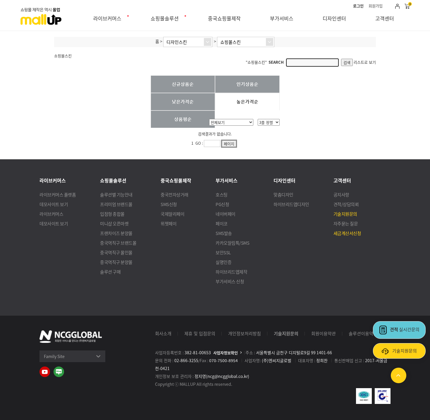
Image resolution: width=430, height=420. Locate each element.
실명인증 (223, 262)
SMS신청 (169, 204)
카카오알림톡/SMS (232, 243)
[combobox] (187, 42)
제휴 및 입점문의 (199, 333)
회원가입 (376, 5)
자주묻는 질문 (345, 223)
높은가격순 (247, 101)
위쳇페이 (168, 223)
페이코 (222, 223)
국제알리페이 (172, 214)
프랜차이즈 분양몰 (116, 233)
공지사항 (341, 194)
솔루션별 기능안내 (116, 194)
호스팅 (222, 194)
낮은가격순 (183, 101)
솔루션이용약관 (363, 333)
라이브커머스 (107, 18)
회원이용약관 (323, 333)
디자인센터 (334, 18)
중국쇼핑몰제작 (224, 18)
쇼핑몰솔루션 (165, 18)
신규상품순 (183, 84)
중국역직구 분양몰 (116, 262)
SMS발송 (224, 233)
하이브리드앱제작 (231, 272)
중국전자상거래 (174, 194)
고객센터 (384, 18)
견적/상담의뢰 (346, 204)
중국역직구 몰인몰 (116, 252)
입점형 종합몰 (112, 214)
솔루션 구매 (110, 272)
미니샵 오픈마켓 (114, 223)
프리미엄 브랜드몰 (116, 204)
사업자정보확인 (225, 352)
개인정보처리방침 (244, 333)
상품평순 (183, 119)
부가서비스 (281, 18)
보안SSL (223, 252)
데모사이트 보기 (53, 204)
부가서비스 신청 (230, 281)
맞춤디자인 (283, 194)
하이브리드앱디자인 (291, 204)
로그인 (358, 5)
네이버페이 (225, 214)
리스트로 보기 (365, 62)
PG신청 (222, 204)
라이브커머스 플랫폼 (57, 194)
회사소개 (163, 333)
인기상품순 (247, 84)
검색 (346, 62)
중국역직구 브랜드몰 (118, 243)
